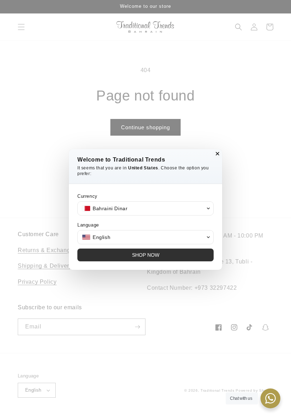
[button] (145, 208)
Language (88, 225)
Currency (87, 196)
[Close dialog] (217, 154)
